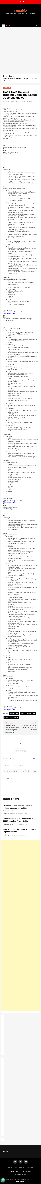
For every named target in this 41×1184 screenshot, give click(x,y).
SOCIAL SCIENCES (28, 713)
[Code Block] (21, 771)
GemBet (5, 1151)
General (7, 87)
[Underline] (9, 771)
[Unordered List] (16, 771)
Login (36, 759)
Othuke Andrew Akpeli (11, 101)
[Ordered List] (14, 771)
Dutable (20, 11)
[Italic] (7, 771)
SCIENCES (14, 713)
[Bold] (5, 771)
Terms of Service (26, 1168)
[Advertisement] (20, 48)
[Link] (23, 771)
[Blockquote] (18, 771)
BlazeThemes (20, 1181)
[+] (28, 771)
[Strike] (12, 771)
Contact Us (12, 1168)
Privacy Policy (14, 1171)
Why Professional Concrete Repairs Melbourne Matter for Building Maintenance (17, 808)
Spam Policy (27, 1171)
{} (25, 771)
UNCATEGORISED (11, 717)
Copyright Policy (20, 1174)
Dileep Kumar (9, 813)
